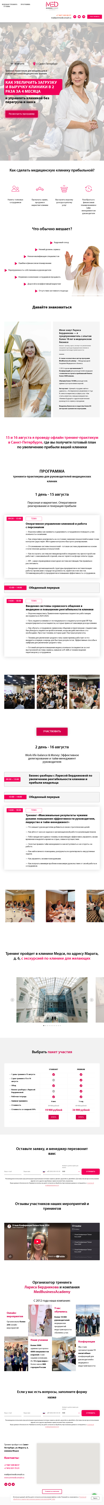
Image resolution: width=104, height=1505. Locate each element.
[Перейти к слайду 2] (45, 1025)
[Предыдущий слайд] (12, 1000)
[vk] (74, 16)
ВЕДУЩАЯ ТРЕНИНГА (9, 4)
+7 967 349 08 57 (11, 1465)
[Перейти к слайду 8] (56, 1025)
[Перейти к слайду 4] (49, 1025)
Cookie (53, 1499)
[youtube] (79, 16)
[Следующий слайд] (92, 1000)
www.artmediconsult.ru (14, 1478)
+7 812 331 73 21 (11, 1468)
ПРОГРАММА (25, 4)
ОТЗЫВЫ (7, 6)
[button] (52, 1491)
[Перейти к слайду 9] (58, 1025)
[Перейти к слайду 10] (60, 1025)
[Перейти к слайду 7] (54, 1025)
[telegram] (83, 16)
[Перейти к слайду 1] (43, 1025)
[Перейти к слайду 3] (47, 1025)
